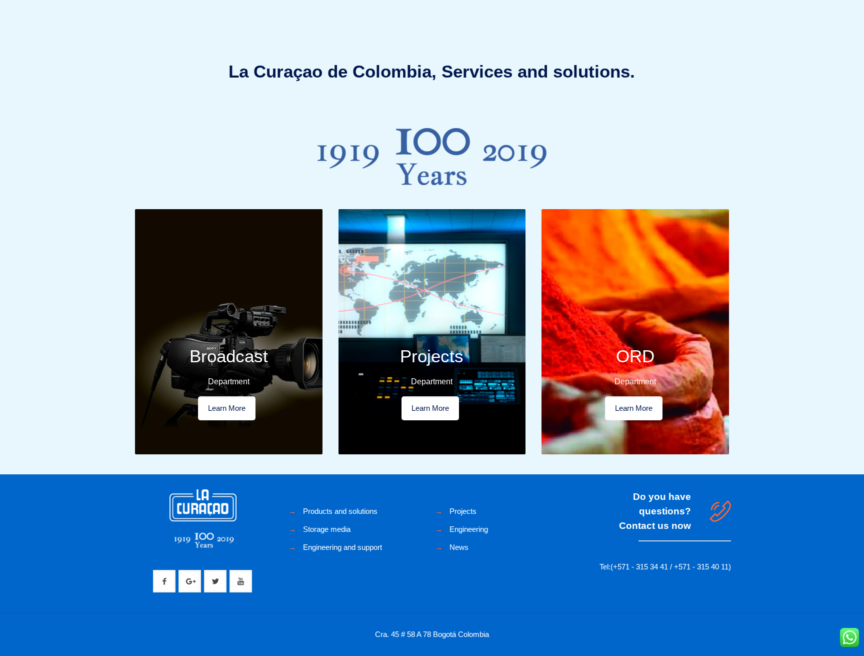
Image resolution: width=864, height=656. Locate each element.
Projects (463, 511)
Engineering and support (342, 547)
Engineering (469, 529)
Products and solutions (340, 511)
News (459, 547)
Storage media (326, 529)
